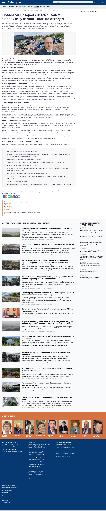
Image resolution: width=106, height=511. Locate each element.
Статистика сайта (7, 495)
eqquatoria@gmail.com (67, 447)
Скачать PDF (49, 192)
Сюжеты (11, 6)
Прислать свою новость (34, 478)
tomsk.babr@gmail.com (40, 474)
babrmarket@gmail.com (67, 453)
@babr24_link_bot (13, 444)
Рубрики (18, 6)
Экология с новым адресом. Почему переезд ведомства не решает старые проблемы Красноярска (47, 278)
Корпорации (43, 378)
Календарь (5, 500)
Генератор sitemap (37, 507)
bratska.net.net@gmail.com (15, 451)
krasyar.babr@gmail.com (11, 214)
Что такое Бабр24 (7, 490)
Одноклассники (9, 209)
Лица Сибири (8, 416)
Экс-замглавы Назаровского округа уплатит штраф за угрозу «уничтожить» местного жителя (91, 258)
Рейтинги (30, 6)
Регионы (5, 6)
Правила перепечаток (8, 485)
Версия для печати (40, 192)
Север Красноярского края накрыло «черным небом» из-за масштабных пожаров (90, 265)
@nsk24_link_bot (38, 466)
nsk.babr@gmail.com (39, 467)
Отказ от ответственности (9, 483)
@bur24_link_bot (38, 446)
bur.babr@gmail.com (39, 447)
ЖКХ (34, 272)
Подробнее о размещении (63, 456)
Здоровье (35, 239)
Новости (42, 6)
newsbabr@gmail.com (14, 446)
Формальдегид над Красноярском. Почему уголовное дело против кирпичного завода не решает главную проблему (47, 323)
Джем (6, 205)
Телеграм (8, 203)
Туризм (39, 347)
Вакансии (5, 492)
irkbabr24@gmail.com (39, 454)
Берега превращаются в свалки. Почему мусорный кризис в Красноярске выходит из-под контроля (48, 294)
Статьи (37, 6)
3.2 (12, 507)
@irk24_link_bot (38, 452)
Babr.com (15, 2)
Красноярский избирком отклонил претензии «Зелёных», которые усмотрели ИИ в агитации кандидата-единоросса (91, 230)
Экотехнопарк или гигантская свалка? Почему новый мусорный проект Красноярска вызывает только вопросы (47, 261)
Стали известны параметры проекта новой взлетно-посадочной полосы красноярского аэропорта (92, 244)
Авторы (24, 6)
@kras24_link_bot (39, 459)
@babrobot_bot (66, 446)
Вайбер (7, 208)
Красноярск (40, 11)
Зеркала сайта (6, 502)
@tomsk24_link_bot (39, 473)
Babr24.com (18, 11)
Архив (48, 6)
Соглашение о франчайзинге (10, 487)
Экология (26, 11)
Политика (33, 11)
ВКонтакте (8, 206)
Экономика (39, 272)
